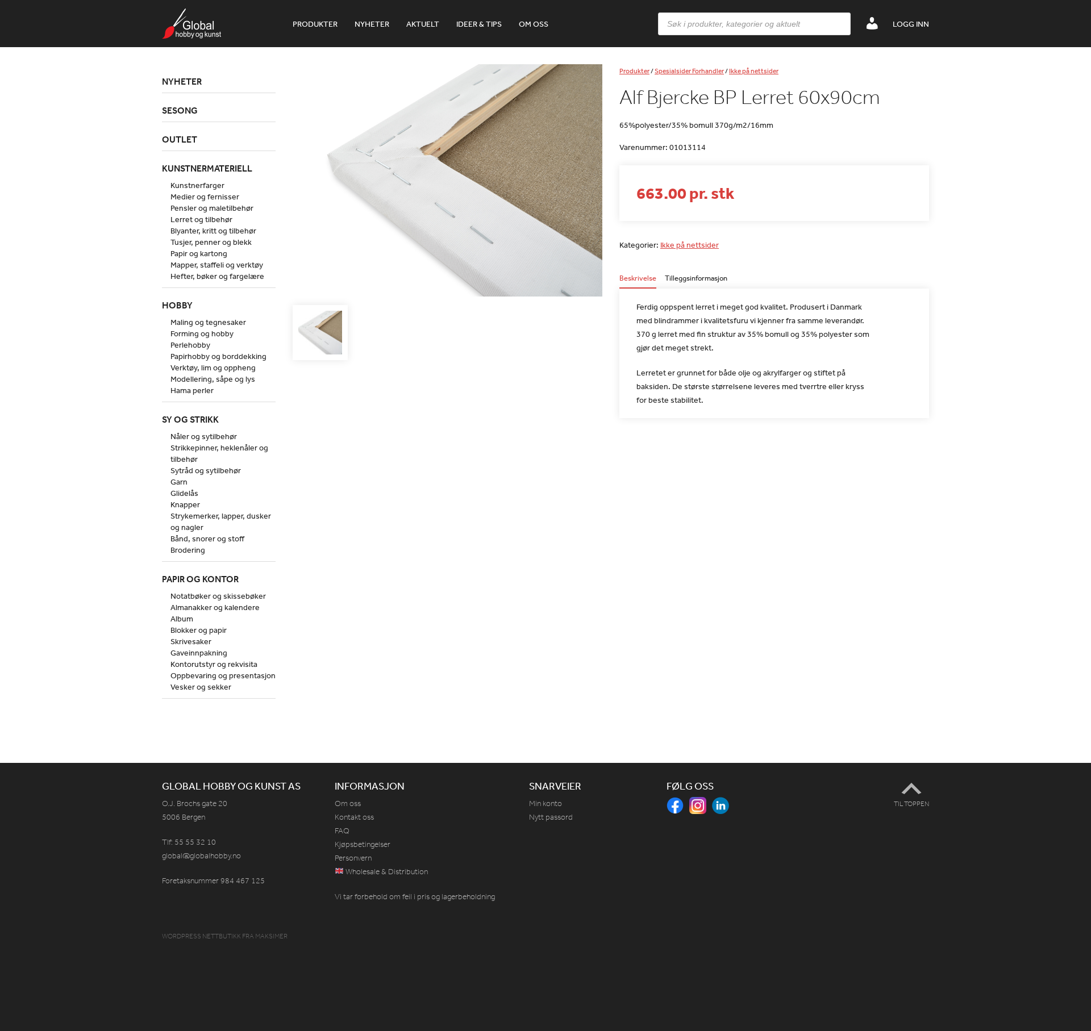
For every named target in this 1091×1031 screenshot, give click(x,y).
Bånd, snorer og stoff (207, 538)
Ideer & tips (479, 24)
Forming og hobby (202, 333)
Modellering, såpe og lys (212, 379)
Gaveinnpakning (198, 653)
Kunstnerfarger (197, 185)
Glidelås (184, 493)
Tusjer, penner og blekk (211, 242)
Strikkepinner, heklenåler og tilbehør (219, 453)
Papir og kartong (198, 253)
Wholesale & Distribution (386, 871)
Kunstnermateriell (207, 168)
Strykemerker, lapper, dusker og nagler (220, 521)
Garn (179, 482)
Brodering (187, 550)
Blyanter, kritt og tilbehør (213, 231)
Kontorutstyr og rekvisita (213, 664)
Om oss (533, 24)
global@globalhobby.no (201, 856)
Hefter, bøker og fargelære (217, 276)
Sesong (180, 110)
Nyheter (372, 24)
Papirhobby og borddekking (218, 356)
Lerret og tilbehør (201, 219)
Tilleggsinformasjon (696, 278)
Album (181, 618)
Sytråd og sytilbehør (205, 470)
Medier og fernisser (204, 196)
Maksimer (271, 936)
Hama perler (192, 390)
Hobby (177, 305)
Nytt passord (551, 817)
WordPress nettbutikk (201, 936)
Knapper (185, 504)
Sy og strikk (190, 419)
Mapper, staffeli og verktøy (216, 265)
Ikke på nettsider (753, 71)
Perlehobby (190, 345)
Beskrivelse (637, 278)
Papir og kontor (200, 579)
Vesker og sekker (200, 687)
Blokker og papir (198, 630)
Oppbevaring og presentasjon (223, 675)
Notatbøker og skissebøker (218, 596)
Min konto (545, 803)
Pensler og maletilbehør (211, 208)
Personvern (353, 858)
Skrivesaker (190, 641)
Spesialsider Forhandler (689, 71)
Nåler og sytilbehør (203, 436)
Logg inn (911, 24)
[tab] (637, 281)
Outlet (179, 139)
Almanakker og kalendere (215, 607)
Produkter (315, 24)
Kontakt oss (354, 817)
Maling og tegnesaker (208, 322)
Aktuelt (422, 24)
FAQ (342, 831)
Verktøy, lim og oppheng (213, 367)
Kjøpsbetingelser (362, 844)
